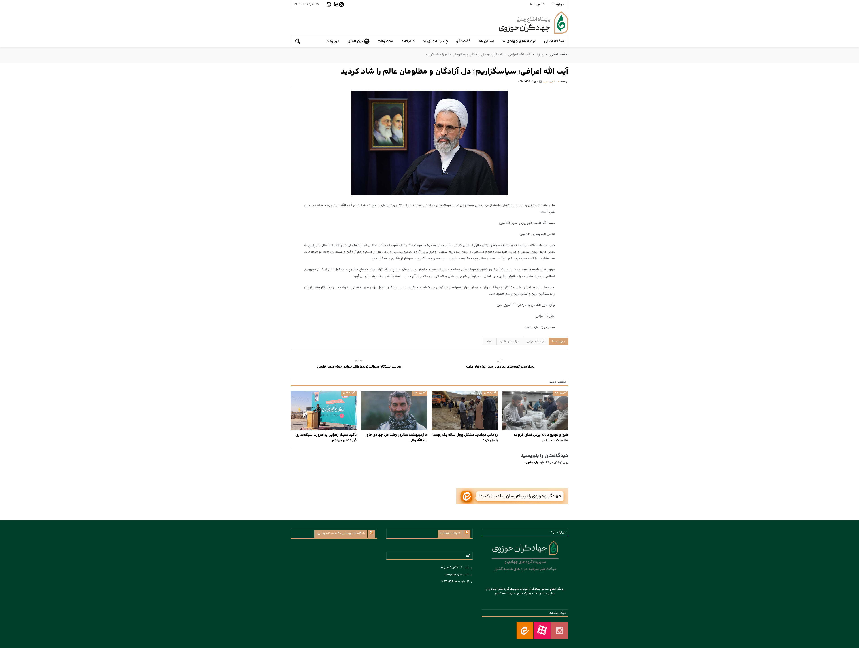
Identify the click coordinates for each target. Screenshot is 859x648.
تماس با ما (537, 4)
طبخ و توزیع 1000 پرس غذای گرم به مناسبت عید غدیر (541, 437)
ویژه (540, 54)
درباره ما (558, 4)
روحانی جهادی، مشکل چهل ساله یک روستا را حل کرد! (465, 437)
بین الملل (355, 41)
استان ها (486, 41)
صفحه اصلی (554, 41)
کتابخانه (408, 41)
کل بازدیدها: (461, 581)
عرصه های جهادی (521, 41)
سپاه (489, 341)
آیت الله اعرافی (535, 341)
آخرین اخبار (560, 393)
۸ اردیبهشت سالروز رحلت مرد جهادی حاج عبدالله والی (396, 437)
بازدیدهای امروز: (459, 574)
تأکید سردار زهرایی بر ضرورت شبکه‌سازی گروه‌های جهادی (326, 437)
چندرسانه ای (437, 41)
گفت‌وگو (463, 41)
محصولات (385, 41)
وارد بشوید (532, 462)
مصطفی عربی (551, 81)
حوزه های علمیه (509, 341)
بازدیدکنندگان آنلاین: (456, 567)
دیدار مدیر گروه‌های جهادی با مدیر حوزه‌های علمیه (500, 366)
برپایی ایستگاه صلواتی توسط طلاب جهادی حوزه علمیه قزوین (359, 366)
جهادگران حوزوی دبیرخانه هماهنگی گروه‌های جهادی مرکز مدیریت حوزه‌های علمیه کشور (533, 22)
